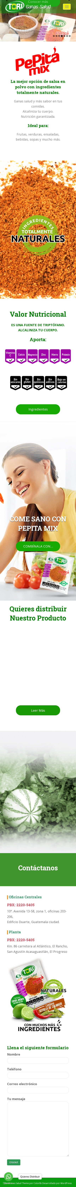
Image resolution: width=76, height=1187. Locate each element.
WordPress (66, 1183)
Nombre (13, 1054)
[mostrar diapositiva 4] (62, 36)
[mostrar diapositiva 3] (59, 36)
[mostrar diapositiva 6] (67, 36)
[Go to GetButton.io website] (8, 1183)
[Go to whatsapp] (8, 1176)
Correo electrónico (22, 1084)
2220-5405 (25, 905)
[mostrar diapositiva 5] (64, 36)
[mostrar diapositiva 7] (70, 36)
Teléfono (14, 1069)
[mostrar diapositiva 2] (56, 36)
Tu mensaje (16, 1099)
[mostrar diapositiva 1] (54, 36)
